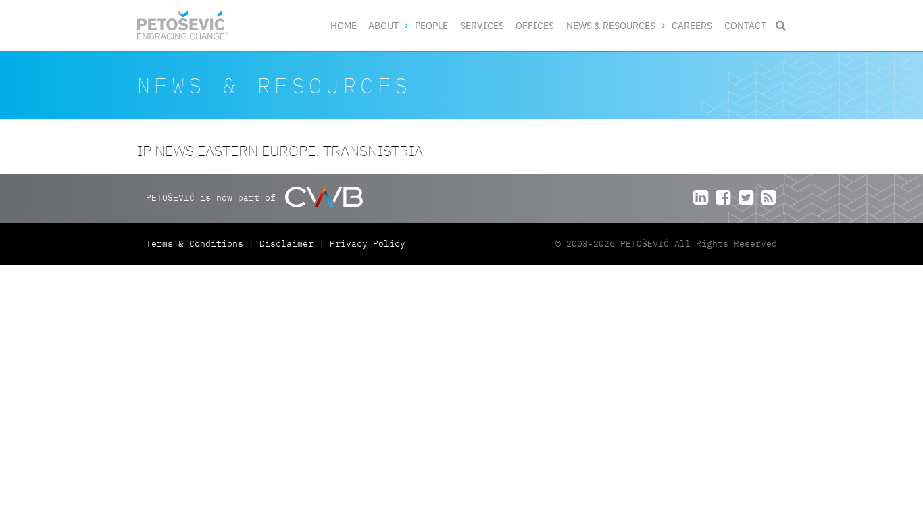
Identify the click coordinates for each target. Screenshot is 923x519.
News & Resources (610, 25)
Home (343, 25)
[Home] (182, 25)
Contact (745, 25)
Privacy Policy (367, 243)
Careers (692, 25)
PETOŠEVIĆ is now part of (213, 197)
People (431, 25)
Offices (535, 25)
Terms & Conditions (197, 243)
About (383, 25)
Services (482, 25)
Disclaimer (286, 243)
